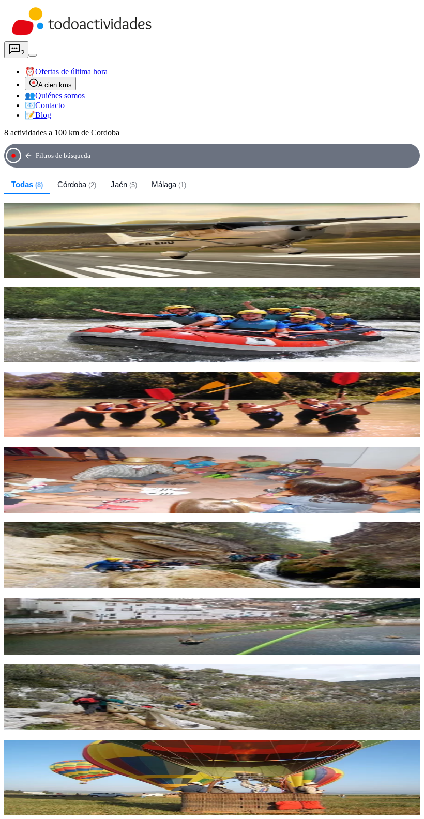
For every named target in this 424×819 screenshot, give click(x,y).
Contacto (45, 105)
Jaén (124, 184)
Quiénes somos (55, 95)
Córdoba (76, 184)
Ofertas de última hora (66, 71)
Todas (27, 184)
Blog (38, 115)
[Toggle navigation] (32, 55)
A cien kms (55, 85)
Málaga (169, 184)
